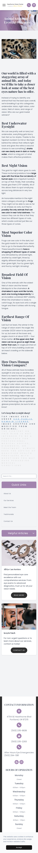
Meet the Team (10, 507)
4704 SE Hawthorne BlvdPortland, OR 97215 (19, 718)
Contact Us (8, 521)
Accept (19, 847)
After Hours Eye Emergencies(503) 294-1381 (19, 754)
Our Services (9, 500)
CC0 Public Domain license (17, 420)
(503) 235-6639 (19, 730)
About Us (7, 493)
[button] (4, 5)
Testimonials (9, 514)
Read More (19, 595)
